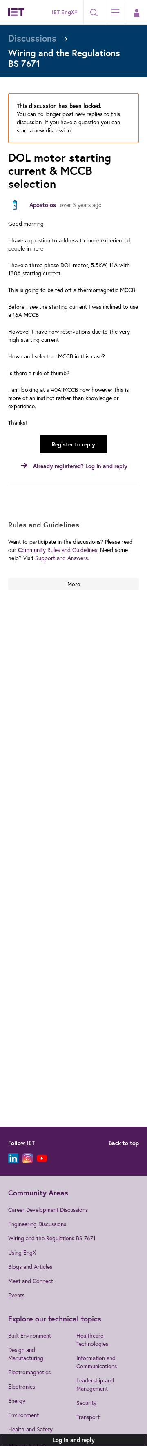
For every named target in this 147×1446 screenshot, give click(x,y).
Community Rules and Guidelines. (58, 550)
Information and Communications (96, 1362)
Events (16, 1295)
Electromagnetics (29, 1372)
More (73, 584)
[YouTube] (42, 1158)
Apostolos (42, 205)
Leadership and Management (95, 1384)
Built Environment (29, 1335)
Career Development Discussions (48, 1209)
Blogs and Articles (30, 1266)
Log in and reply (74, 1440)
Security (86, 1402)
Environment (23, 1415)
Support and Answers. (62, 558)
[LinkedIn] (13, 1158)
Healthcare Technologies (92, 1339)
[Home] (16, 12)
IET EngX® (64, 12)
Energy (16, 1400)
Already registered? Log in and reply (80, 466)
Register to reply (73, 444)
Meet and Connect (30, 1281)
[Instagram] (27, 1158)
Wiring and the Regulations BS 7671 (52, 1238)
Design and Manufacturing (25, 1354)
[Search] (94, 12)
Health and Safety (30, 1429)
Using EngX (22, 1252)
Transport (88, 1417)
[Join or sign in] (136, 12)
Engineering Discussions (37, 1224)
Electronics (21, 1386)
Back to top (124, 1143)
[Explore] (115, 12)
